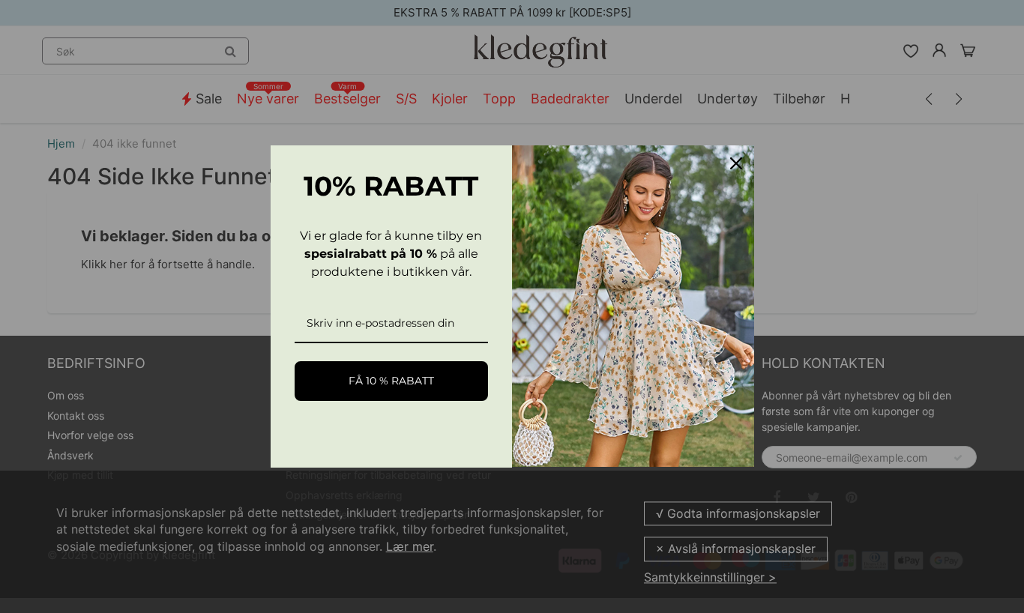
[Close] (736, 163)
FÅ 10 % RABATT (391, 380)
